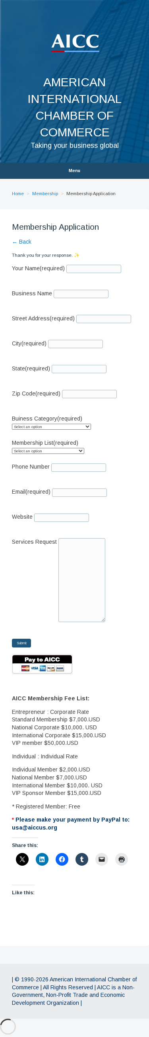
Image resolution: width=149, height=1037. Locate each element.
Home (18, 193)
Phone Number (31, 466)
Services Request (34, 542)
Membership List (45, 443)
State (31, 368)
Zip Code (36, 393)
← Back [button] (21, 241)
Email (31, 491)
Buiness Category (47, 418)
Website (22, 517)
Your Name (38, 268)
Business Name (32, 293)
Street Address (43, 318)
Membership (45, 193)
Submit (22, 643)
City (29, 343)
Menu (74, 171)
